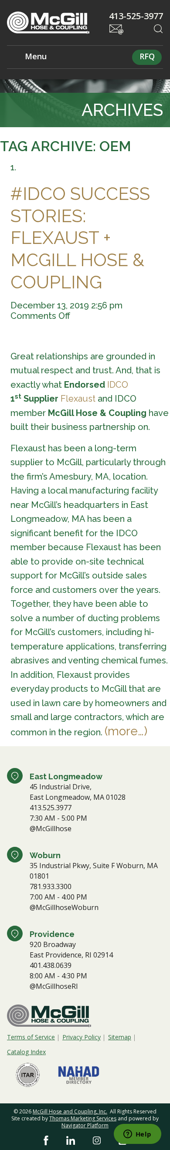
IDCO (117, 384)
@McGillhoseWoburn (64, 907)
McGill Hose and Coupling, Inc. (70, 1111)
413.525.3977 (50, 807)
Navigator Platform (85, 1125)
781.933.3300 (50, 886)
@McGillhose (50, 828)
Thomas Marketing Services (82, 1118)
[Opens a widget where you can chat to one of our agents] (137, 1135)
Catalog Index (26, 1052)
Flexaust (78, 398)
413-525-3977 (136, 16)
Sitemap (119, 1037)
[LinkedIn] (70, 1140)
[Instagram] (97, 1140)
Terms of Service (31, 1037)
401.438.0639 (50, 965)
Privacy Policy (81, 1037)
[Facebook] (46, 1140)
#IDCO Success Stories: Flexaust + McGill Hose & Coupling (80, 237)
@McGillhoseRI (54, 986)
